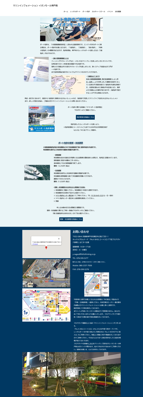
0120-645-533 (97, 195)
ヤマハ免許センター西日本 (64, 195)
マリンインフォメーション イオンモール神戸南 (35, 6)
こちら (90, 343)
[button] (98, 11)
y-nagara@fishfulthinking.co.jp (84, 254)
